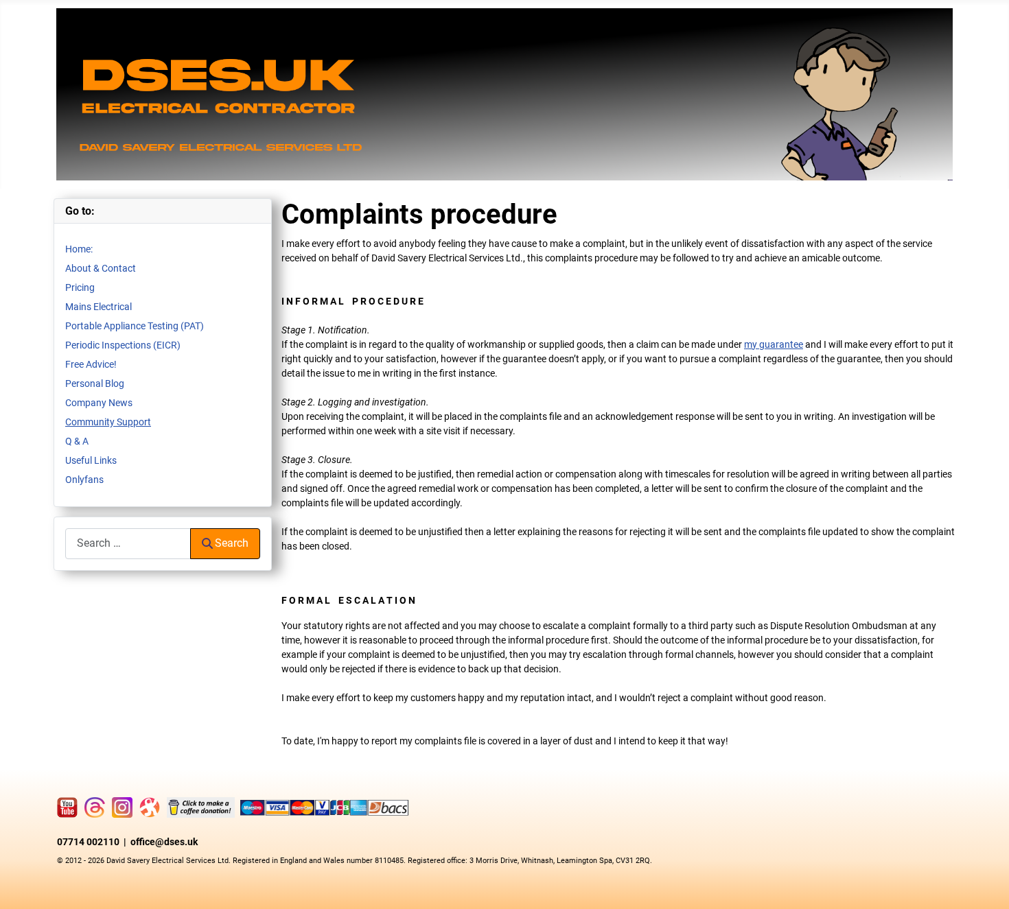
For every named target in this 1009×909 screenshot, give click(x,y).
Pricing (80, 287)
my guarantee (773, 344)
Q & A (77, 441)
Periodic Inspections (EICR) (123, 345)
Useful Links (91, 460)
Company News (98, 402)
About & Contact (100, 268)
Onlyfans (84, 479)
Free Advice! (91, 364)
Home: (79, 249)
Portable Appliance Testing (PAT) (134, 325)
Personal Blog (94, 383)
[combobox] (128, 543)
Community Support (108, 421)
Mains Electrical (98, 306)
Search (231, 543)
